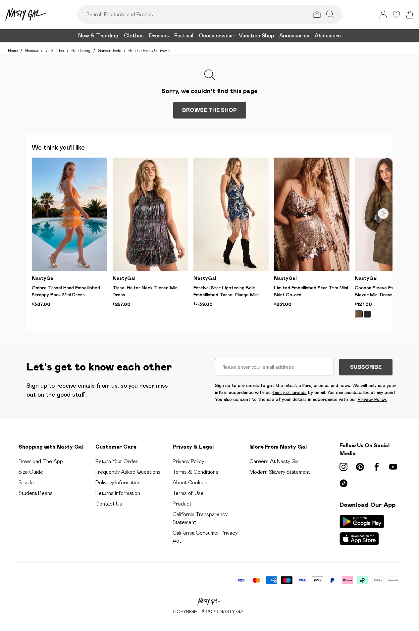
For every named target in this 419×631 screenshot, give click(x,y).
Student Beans (36, 493)
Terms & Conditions (195, 472)
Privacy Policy (188, 461)
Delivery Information (117, 482)
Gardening (81, 50)
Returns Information (117, 493)
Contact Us (108, 504)
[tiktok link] (343, 483)
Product (182, 504)
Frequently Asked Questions (128, 472)
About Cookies (190, 482)
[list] (212, 242)
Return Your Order (116, 461)
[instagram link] (343, 467)
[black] (367, 314)
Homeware (34, 50)
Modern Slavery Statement (279, 472)
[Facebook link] (377, 467)
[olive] (358, 314)
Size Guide (31, 472)
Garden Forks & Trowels (150, 50)
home (13, 50)
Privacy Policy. (372, 399)
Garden (57, 50)
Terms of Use (188, 493)
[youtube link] (393, 467)
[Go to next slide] (383, 213)
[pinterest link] (360, 467)
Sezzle (26, 482)
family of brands (290, 392)
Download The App (41, 461)
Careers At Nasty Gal (274, 461)
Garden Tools (109, 50)
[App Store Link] (362, 530)
